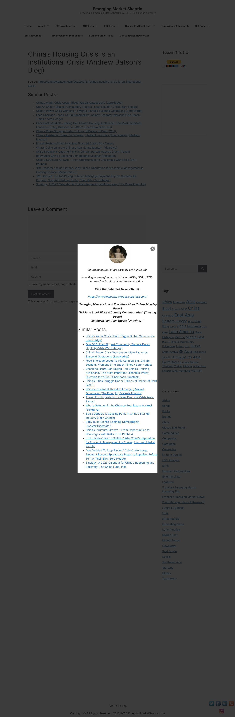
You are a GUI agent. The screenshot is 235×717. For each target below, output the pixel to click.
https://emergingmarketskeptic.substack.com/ (117, 296)
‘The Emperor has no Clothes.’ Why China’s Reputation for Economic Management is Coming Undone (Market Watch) (120, 442)
